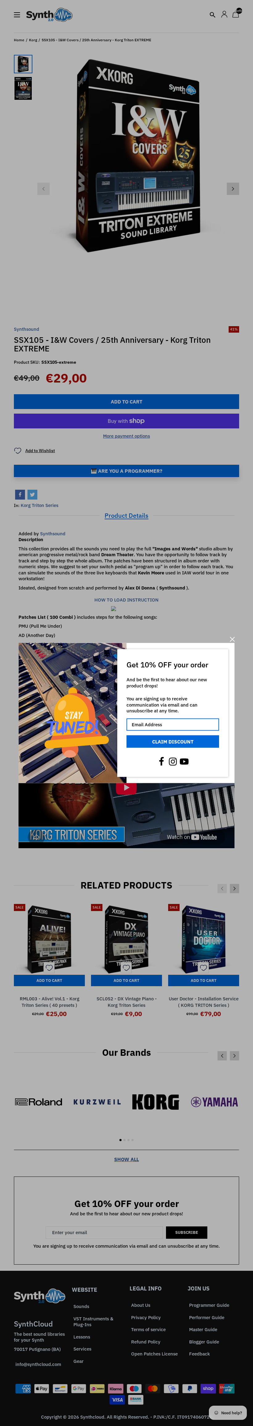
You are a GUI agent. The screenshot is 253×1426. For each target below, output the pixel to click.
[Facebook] (161, 761)
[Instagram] (172, 761)
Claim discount (172, 741)
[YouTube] (184, 761)
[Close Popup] (232, 639)
